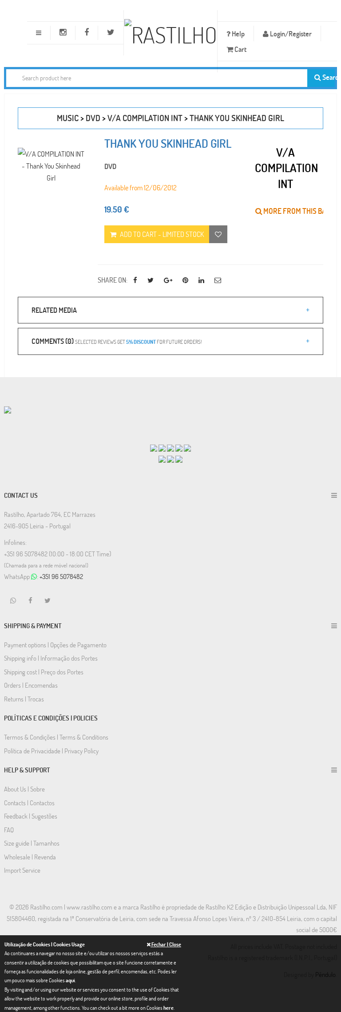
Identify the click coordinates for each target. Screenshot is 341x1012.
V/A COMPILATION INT (144, 117)
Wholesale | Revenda (30, 856)
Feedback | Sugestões (30, 815)
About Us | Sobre (24, 788)
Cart (239, 49)
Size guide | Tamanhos (31, 843)
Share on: (112, 279)
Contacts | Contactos (29, 802)
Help (237, 33)
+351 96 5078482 (61, 576)
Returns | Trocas (24, 698)
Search (328, 77)
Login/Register (290, 33)
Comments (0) (117, 341)
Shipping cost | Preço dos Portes (43, 671)
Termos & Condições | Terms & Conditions (56, 736)
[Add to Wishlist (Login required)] (218, 234)
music (68, 117)
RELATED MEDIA (54, 310)
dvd (93, 117)
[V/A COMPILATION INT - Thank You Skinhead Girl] (51, 166)
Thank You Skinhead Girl (237, 117)
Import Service (22, 870)
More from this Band (298, 211)
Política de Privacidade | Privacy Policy (51, 750)
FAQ (9, 829)
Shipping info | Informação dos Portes (51, 658)
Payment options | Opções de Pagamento (55, 644)
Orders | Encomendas (31, 685)
